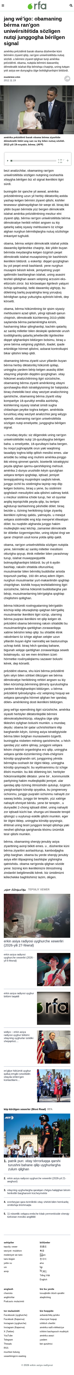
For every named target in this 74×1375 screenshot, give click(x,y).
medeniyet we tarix (13, 1255)
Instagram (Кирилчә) (14, 1327)
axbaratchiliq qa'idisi (50, 1315)
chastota (8, 1293)
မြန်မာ (43, 1255)
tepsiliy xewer (10, 1246)
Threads (8, 1344)
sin (5, 1267)
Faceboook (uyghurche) (15, 1315)
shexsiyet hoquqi (48, 1319)
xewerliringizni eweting (15, 1356)
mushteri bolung (12, 1352)
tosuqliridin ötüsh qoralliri (52, 1293)
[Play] (8, 161)
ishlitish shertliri (47, 1323)
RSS (6, 1348)
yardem (43, 1339)
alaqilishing (45, 1297)
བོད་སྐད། (43, 1271)
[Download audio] (67, 160)
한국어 (43, 1259)
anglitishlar (9, 1297)
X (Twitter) (9, 1331)
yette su (8, 1263)
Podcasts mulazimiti (14, 1301)
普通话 (43, 1246)
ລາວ (42, 1263)
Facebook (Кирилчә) (14, 1319)
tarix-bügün (9, 1259)
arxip (6, 1271)
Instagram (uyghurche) (15, 1323)
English (43, 1279)
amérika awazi (47, 1335)
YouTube (8, 1335)
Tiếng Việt (45, 1275)
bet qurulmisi (46, 1344)
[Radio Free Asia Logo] (37, 5)
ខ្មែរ (41, 1267)
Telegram (8, 1339)
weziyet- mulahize (13, 1250)
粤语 (42, 1250)
